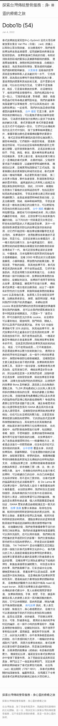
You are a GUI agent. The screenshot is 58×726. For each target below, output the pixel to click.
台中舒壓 (28, 448)
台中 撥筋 (30, 111)
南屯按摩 (30, 605)
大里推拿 (33, 70)
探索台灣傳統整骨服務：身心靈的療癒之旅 (27, 9)
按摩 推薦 (16, 508)
